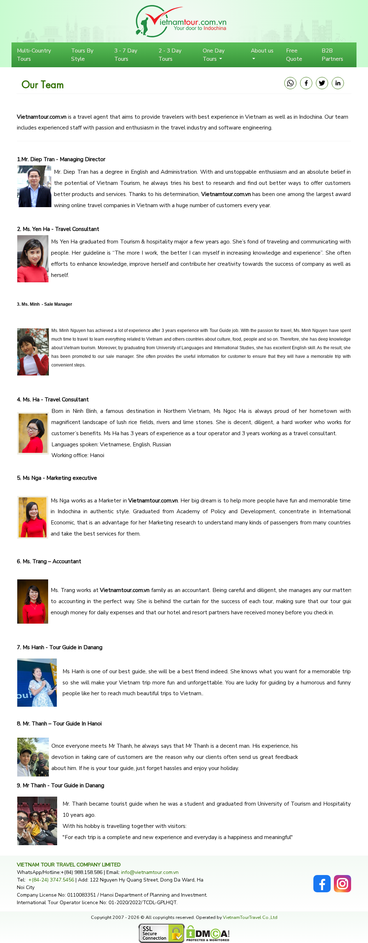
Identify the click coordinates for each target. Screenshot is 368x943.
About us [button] (262, 50)
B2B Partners (332, 55)
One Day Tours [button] (214, 55)
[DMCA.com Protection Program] (208, 932)
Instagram (342, 878)
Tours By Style (82, 55)
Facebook (322, 878)
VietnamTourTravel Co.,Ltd (250, 917)
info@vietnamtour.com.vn (150, 872)
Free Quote (294, 55)
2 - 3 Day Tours (169, 55)
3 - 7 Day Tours (125, 55)
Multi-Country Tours (34, 55)
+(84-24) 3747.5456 (51, 879)
